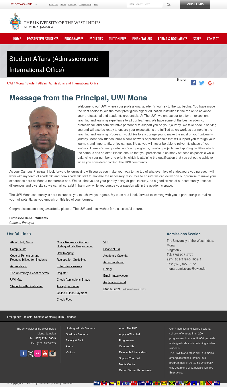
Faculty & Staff (74, 340)
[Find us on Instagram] (52, 355)
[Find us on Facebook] (23, 355)
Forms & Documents (172, 39)
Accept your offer (68, 286)
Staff (197, 39)
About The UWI (128, 328)
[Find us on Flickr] (37, 355)
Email (63, 5)
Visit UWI (53, 5)
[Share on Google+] (211, 84)
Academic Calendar (115, 255)
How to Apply (65, 253)
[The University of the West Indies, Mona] (67, 21)
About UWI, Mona (21, 242)
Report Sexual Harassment (135, 370)
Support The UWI (129, 358)
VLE (106, 242)
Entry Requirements (69, 266)
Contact (213, 39)
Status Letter (111, 289)
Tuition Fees (117, 39)
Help (96, 5)
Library (107, 269)
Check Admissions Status (73, 279)
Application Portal (114, 282)
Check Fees (64, 299)
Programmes (74, 39)
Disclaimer (43, 383)
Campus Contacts (45, 317)
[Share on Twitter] (202, 84)
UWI (10, 83)
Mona (20, 83)
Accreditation (18, 266)
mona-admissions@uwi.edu (186, 268)
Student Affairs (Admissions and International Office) (63, 83)
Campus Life (18, 249)
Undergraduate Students (81, 328)
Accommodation (113, 262)
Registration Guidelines (71, 259)
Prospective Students (43, 39)
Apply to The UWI (129, 334)
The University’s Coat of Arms (29, 273)
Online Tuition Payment (72, 293)
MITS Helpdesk (67, 317)
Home (17, 39)
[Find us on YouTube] (45, 355)
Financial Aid (142, 39)
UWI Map (16, 279)
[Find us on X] (30, 355)
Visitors (70, 352)
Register (62, 273)
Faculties (96, 39)
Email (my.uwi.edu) (115, 275)
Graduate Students (77, 334)
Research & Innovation (133, 352)
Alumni (70, 346)
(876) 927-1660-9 (45, 338)
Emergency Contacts (19, 317)
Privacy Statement (63, 383)
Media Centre (127, 364)
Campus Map (85, 5)
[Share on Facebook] (193, 84)
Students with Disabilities (26, 286)
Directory (72, 5)
